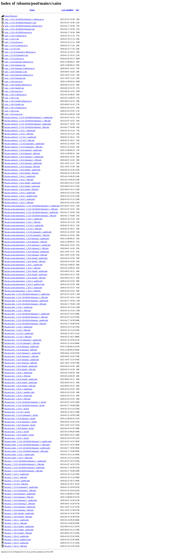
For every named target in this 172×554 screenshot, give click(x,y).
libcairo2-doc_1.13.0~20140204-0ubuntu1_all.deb (24, 405)
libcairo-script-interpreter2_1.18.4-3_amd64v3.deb (24, 284)
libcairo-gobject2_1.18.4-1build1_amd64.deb (22, 183)
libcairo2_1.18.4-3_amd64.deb (16, 536)
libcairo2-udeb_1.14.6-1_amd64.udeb (19, 454)
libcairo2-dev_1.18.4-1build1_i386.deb (20, 386)
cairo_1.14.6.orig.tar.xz (13, 42)
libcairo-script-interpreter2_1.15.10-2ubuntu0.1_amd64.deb (27, 232)
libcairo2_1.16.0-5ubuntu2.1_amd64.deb (20, 500)
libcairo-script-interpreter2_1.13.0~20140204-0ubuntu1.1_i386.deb (31, 209)
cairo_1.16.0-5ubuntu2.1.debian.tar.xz (19, 68)
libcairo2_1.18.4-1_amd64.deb (16, 520)
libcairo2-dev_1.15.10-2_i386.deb (17, 337)
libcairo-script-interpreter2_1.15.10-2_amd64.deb (23, 225)
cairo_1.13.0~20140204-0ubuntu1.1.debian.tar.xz (24, 19)
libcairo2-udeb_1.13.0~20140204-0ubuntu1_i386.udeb (26, 451)
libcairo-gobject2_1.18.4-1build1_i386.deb (21, 189)
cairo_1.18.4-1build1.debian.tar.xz (18, 101)
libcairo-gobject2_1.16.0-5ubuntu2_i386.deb (22, 166)
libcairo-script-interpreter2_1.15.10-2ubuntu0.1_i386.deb (27, 235)
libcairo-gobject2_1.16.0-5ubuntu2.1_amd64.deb (23, 157)
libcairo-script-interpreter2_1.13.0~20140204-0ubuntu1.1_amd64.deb (32, 206)
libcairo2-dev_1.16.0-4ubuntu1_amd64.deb (21, 346)
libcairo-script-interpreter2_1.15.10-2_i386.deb (23, 229)
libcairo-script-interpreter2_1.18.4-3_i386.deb (22, 291)
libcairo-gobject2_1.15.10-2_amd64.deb (20, 137)
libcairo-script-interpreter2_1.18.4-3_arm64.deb (23, 288)
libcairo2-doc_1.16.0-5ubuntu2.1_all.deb (20, 422)
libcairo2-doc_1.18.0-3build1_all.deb (19, 428)
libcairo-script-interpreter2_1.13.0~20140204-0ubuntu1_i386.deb (30, 216)
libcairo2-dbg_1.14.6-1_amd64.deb (18, 307)
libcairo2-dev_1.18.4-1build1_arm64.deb (20, 382)
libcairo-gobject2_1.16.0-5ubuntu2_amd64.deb (23, 163)
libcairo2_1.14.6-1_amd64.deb (16, 474)
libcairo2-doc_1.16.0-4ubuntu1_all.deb (19, 418)
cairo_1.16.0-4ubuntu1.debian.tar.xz (18, 62)
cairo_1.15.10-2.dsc (12, 49)
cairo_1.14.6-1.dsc (11, 39)
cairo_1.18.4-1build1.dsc (14, 104)
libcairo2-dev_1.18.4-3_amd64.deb (18, 389)
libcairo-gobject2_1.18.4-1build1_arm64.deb (22, 186)
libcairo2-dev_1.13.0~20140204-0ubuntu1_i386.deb (25, 324)
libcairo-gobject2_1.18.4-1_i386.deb (18, 180)
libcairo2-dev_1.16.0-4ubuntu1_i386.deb (20, 350)
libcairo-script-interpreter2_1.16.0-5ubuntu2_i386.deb (25, 255)
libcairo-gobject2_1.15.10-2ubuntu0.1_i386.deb (23, 147)
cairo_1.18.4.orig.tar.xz (13, 114)
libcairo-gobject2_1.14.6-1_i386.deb (18, 134)
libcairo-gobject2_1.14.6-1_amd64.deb (19, 131)
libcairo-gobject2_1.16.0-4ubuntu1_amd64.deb (23, 150)
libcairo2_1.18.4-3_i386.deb (15, 546)
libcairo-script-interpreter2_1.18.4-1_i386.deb (22, 268)
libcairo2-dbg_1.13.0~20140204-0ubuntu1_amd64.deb (26, 301)
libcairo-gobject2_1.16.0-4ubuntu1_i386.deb (22, 153)
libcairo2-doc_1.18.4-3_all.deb (16, 438)
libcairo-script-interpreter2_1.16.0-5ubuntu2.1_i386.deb (26, 248)
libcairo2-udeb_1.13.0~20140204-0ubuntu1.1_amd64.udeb (28, 441)
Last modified (67, 10)
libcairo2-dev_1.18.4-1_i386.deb (17, 376)
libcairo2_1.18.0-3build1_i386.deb (18, 517)
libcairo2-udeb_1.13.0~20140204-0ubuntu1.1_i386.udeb (27, 445)
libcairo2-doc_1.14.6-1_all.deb (16, 409)
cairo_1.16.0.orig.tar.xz (13, 81)
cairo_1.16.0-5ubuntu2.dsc (15, 78)
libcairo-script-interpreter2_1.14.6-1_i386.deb (22, 222)
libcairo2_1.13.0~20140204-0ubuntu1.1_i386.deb (24, 464)
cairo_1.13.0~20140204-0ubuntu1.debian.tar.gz (23, 26)
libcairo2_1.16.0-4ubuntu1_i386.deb (18, 497)
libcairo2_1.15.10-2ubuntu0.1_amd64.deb (21, 487)
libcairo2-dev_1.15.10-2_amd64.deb (18, 333)
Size (77, 10)
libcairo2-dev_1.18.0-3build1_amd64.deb (20, 366)
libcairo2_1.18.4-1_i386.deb (15, 523)
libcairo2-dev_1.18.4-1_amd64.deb (18, 373)
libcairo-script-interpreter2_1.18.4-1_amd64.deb (23, 265)
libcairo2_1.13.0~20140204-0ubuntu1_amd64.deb (24, 468)
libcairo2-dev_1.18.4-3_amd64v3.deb (19, 392)
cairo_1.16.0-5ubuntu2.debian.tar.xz (18, 75)
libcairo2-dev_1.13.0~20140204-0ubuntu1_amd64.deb (26, 320)
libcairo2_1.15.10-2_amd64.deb (17, 481)
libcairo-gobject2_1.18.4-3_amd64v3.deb (20, 196)
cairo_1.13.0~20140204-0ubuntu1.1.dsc (20, 23)
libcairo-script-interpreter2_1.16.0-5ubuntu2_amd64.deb (26, 252)
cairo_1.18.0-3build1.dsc (14, 88)
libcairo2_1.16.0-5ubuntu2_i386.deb (18, 510)
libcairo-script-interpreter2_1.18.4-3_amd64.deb (23, 281)
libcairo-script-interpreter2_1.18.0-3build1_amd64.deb (25, 258)
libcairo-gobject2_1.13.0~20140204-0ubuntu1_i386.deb (26, 127)
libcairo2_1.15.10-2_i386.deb (16, 484)
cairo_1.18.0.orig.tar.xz (13, 91)
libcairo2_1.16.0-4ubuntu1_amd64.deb (19, 494)
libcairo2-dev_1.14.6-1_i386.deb (17, 330)
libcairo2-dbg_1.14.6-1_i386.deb (17, 310)
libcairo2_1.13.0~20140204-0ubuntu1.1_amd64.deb (25, 461)
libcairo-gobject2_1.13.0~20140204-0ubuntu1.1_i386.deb (27, 121)
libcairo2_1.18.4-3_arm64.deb (16, 543)
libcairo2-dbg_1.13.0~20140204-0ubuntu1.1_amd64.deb (27, 294)
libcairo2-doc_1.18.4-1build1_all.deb (19, 435)
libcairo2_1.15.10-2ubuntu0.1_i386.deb (20, 490)
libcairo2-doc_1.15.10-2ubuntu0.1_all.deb (21, 415)
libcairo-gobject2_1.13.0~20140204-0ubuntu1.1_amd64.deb (28, 117)
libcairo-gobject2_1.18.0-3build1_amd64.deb (22, 170)
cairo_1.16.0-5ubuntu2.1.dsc (15, 72)
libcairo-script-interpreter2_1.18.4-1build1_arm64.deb (25, 274)
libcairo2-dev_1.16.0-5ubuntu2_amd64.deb (21, 360)
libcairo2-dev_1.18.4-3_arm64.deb (18, 396)
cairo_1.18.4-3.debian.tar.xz (15, 108)
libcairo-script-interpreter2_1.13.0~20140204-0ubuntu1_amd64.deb (31, 212)
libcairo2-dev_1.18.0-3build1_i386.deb (20, 369)
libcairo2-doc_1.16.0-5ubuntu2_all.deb (19, 425)
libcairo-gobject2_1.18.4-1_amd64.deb (19, 176)
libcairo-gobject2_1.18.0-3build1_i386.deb (21, 173)
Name (32, 10)
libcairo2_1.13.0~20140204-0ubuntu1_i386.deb (23, 471)
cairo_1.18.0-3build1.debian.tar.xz (18, 85)
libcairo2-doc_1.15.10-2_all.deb (17, 412)
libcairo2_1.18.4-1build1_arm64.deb (18, 530)
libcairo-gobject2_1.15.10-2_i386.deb (19, 140)
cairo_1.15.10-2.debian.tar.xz (16, 45)
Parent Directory (11, 16)
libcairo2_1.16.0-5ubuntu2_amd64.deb (19, 507)
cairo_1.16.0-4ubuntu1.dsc (15, 65)
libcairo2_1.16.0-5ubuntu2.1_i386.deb (19, 504)
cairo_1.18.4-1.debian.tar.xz (15, 95)
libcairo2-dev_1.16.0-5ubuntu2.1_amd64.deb (22, 353)
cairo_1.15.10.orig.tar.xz (14, 59)
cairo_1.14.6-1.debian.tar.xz (15, 36)
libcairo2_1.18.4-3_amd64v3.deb (17, 540)
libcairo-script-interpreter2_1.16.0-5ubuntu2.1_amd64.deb (27, 245)
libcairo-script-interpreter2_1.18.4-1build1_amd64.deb (25, 271)
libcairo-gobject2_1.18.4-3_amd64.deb (19, 193)
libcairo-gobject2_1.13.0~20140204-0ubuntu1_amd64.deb (27, 124)
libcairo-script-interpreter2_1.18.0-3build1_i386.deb (25, 261)
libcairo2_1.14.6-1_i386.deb (15, 477)
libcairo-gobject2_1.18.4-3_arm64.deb (19, 199)
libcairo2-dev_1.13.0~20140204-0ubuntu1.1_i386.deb (26, 317)
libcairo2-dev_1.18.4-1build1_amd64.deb (20, 379)
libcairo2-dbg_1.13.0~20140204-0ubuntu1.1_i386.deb (26, 297)
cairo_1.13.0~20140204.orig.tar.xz (18, 32)
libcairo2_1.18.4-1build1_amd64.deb (19, 526)
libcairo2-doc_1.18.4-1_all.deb (16, 432)
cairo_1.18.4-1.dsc (11, 98)
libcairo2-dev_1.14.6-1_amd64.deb (18, 327)
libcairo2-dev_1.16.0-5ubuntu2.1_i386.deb (21, 356)
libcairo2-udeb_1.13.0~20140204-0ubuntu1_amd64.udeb (27, 448)
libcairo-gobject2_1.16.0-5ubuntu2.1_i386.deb (22, 160)
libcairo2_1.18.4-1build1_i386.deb (18, 533)
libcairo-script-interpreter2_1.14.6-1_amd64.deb (23, 219)
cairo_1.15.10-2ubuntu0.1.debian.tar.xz (20, 52)
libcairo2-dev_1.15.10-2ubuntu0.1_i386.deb (22, 343)
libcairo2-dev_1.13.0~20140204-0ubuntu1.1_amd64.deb (27, 314)
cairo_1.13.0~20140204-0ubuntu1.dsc (19, 29)
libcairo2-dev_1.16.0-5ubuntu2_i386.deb (20, 363)
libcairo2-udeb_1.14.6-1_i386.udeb (18, 458)
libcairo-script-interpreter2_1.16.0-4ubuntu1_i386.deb (25, 242)
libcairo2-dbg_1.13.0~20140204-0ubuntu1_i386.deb (25, 304)
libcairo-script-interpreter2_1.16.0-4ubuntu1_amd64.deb (26, 238)
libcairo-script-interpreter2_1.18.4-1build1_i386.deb (25, 278)
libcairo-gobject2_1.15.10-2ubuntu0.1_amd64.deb (24, 144)
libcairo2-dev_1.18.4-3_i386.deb (17, 399)
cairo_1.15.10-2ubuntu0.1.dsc (16, 55)
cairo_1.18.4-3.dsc (11, 111)
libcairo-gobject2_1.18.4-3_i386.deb (18, 202)
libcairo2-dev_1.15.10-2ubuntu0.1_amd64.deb (22, 340)
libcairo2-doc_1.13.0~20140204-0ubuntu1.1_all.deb (25, 402)
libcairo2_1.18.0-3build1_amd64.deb (19, 513)
